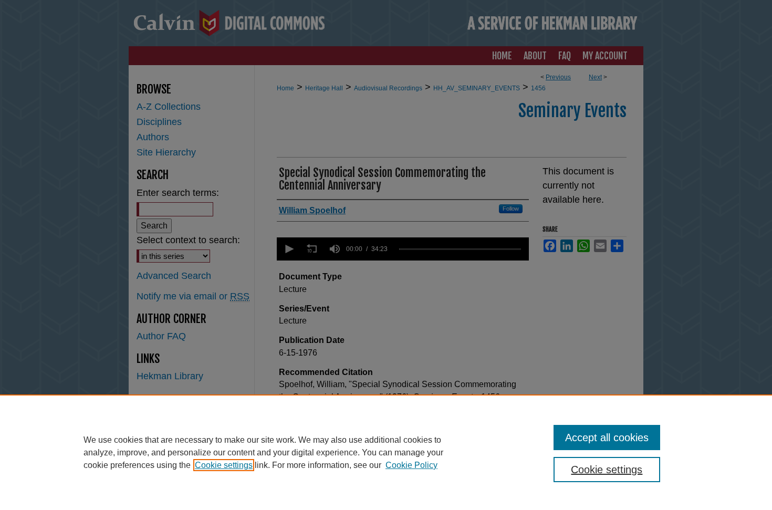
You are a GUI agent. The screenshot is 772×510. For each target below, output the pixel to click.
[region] (386, 452)
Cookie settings (224, 465)
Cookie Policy (411, 465)
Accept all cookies (607, 437)
